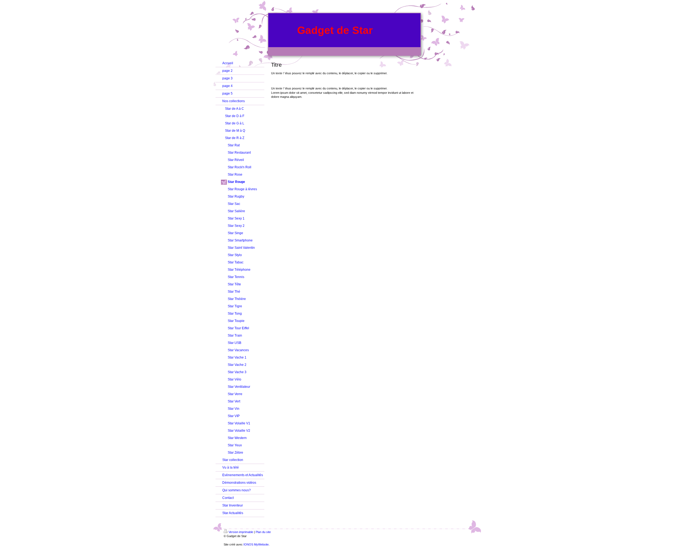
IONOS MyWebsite (256, 544)
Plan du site (263, 532)
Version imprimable (241, 532)
